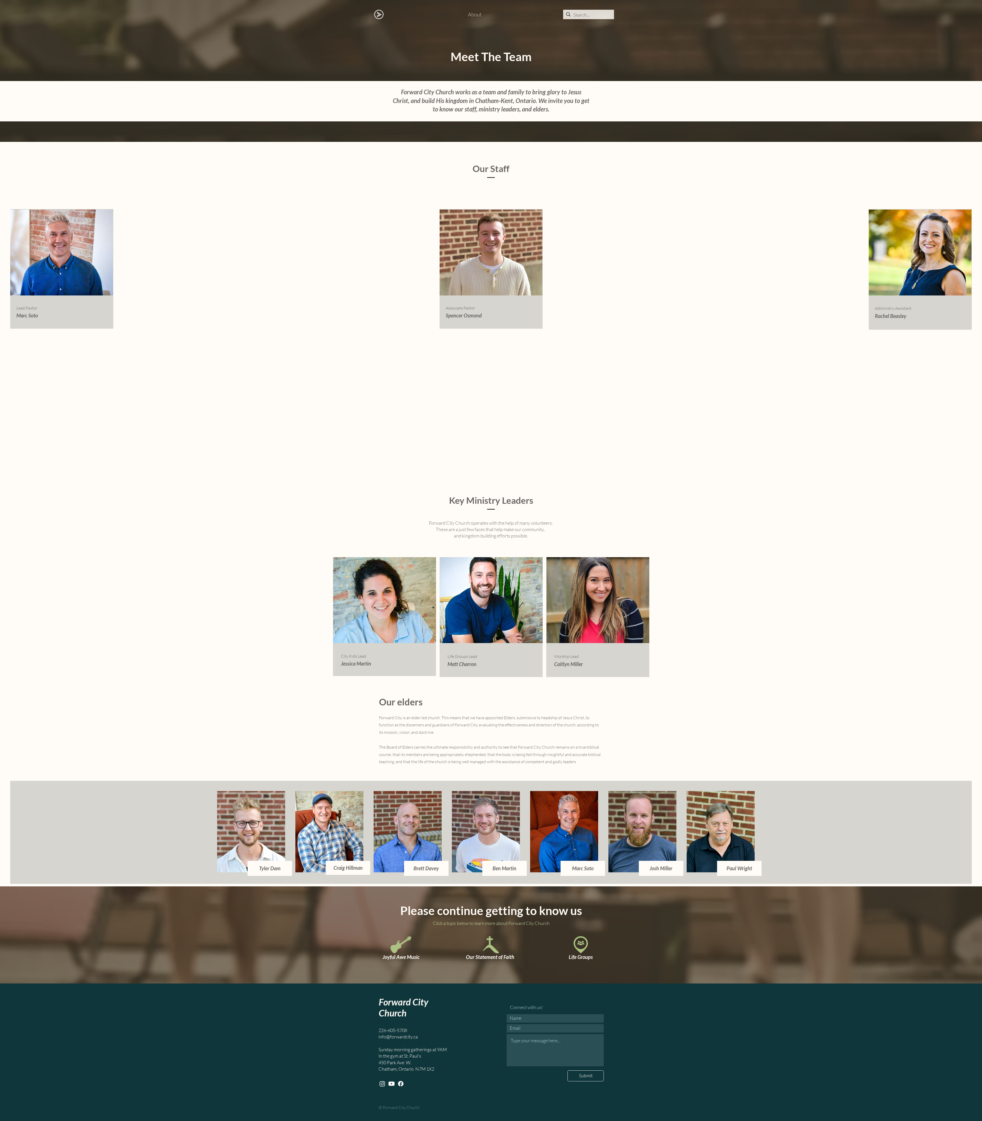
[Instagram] (382, 1083)
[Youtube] (391, 1083)
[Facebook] (400, 1083)
